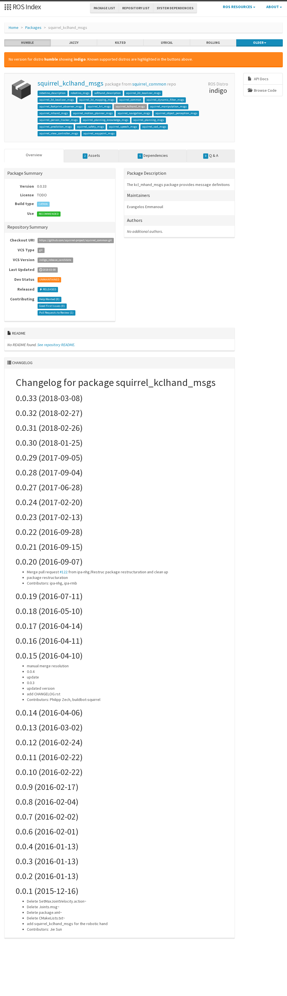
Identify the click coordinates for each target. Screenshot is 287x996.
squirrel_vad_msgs (154, 126)
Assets (92, 155)
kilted (120, 42)
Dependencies (154, 155)
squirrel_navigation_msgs (133, 113)
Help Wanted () (49, 299)
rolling (213, 42)
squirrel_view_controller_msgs (58, 133)
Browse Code (265, 90)
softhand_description (107, 93)
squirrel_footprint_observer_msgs (60, 106)
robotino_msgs (80, 93)
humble (27, 42)
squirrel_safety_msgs (90, 126)
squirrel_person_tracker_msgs (58, 120)
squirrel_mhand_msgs (53, 113)
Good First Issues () (52, 306)
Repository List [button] (136, 8)
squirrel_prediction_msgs (55, 126)
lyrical (167, 42)
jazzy (73, 42)
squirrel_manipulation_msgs (168, 106)
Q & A (211, 155)
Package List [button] (104, 8)
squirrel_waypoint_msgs (99, 133)
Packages (33, 27)
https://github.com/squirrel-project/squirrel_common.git (75, 240)
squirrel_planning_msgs (148, 120)
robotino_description (52, 93)
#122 (64, 571)
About (273, 6)
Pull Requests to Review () (56, 313)
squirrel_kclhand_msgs (70, 83)
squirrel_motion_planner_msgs (93, 113)
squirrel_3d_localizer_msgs (56, 100)
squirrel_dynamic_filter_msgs (165, 100)
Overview (34, 154)
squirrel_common (149, 84)
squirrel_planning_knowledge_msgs (105, 120)
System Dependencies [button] (175, 8)
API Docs (261, 78)
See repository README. (56, 344)
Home (13, 27)
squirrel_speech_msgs (123, 126)
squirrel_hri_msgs (99, 106)
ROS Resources (238, 6)
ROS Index (26, 6)
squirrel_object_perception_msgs (176, 113)
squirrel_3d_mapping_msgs (96, 100)
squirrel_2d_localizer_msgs (143, 93)
